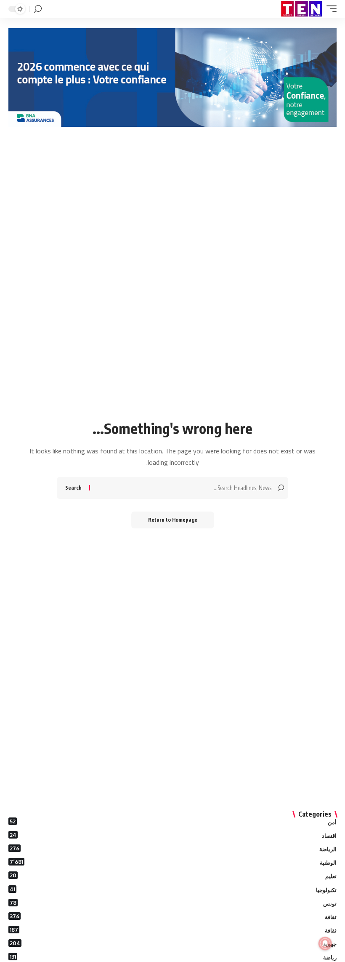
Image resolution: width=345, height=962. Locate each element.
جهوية (173, 943)
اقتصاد (173, 835)
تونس (173, 903)
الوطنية (173, 862)
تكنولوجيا (173, 889)
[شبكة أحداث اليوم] (301, 9)
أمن (173, 821)
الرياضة (173, 848)
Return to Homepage (172, 520)
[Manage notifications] (325, 943)
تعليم (173, 875)
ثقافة (173, 916)
